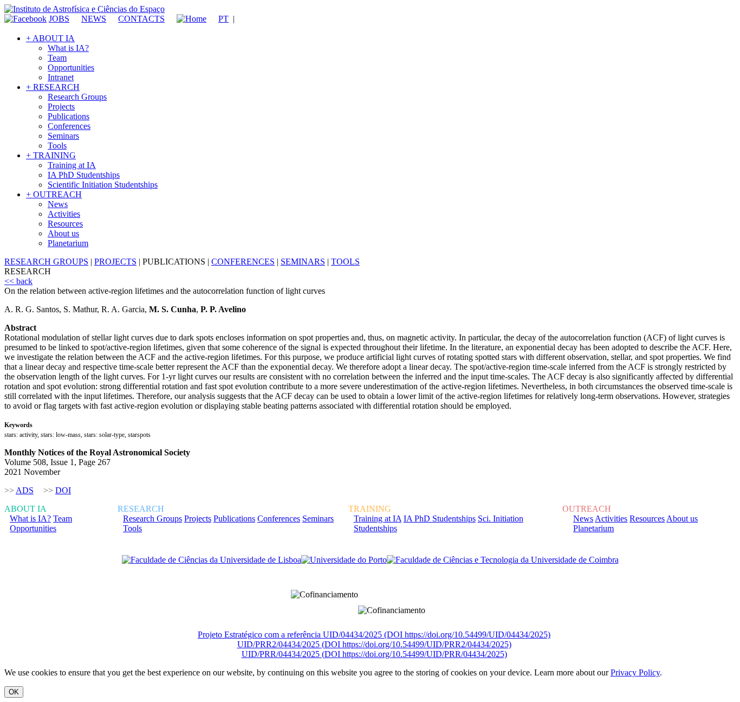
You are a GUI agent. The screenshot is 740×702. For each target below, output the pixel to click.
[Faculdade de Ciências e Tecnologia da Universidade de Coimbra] (503, 560)
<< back (18, 281)
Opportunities (71, 67)
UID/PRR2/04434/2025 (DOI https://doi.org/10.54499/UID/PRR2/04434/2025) (374, 644)
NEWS (93, 18)
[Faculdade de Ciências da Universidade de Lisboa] (211, 560)
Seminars (63, 135)
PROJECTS (115, 261)
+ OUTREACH (54, 194)
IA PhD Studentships (84, 174)
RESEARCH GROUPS (46, 261)
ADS (25, 490)
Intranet (61, 77)
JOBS (59, 18)
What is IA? (68, 48)
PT (223, 18)
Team (57, 57)
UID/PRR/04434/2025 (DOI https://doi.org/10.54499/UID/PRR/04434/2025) (374, 654)
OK (14, 692)
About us (63, 233)
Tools (57, 145)
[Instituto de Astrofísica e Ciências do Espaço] (84, 9)
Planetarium (68, 243)
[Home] (186, 18)
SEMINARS (303, 261)
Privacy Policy (635, 672)
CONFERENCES (243, 261)
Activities (64, 213)
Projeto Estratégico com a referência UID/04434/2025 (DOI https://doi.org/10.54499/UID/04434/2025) (374, 634)
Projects (61, 106)
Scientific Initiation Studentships (103, 184)
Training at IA (72, 165)
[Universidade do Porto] (344, 560)
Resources (65, 223)
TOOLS (345, 261)
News (58, 204)
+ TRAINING (51, 155)
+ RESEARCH (53, 87)
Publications (68, 116)
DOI (63, 490)
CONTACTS (141, 18)
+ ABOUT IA (50, 38)
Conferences (69, 126)
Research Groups (77, 96)
